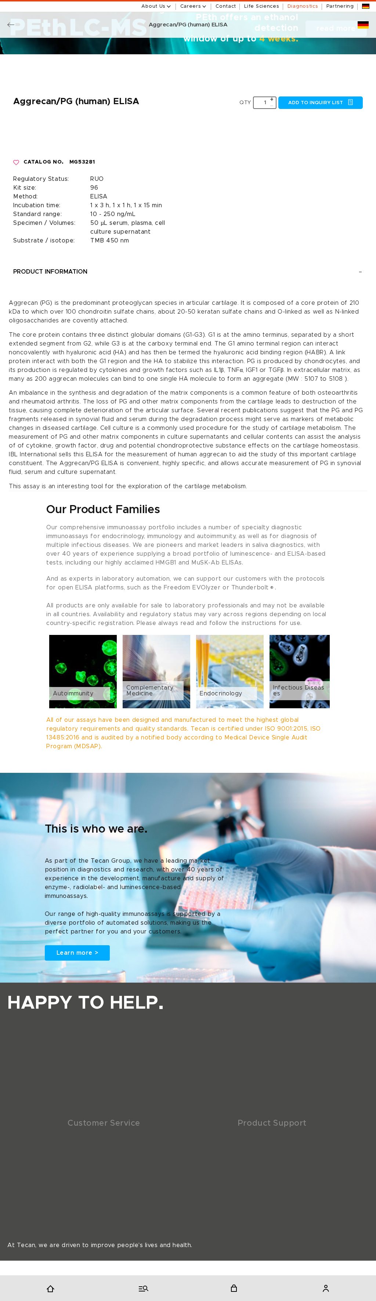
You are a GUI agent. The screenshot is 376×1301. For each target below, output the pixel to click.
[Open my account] (326, 1288)
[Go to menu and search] (142, 1288)
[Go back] (10, 24)
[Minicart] (234, 1288)
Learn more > (77, 953)
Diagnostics (303, 6)
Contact (226, 6)
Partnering (340, 6)
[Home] (50, 1288)
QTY (245, 102)
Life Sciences (261, 6)
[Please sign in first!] (16, 162)
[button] (187, 671)
